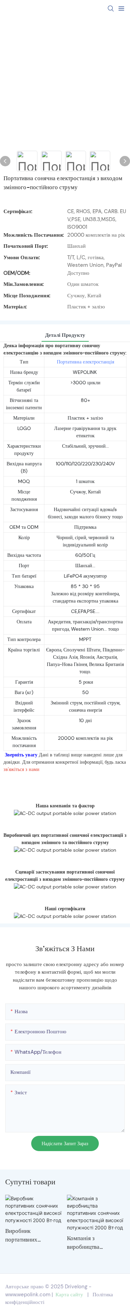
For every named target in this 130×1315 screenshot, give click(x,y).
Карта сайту (69, 1294)
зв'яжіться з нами (21, 769)
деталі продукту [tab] (65, 335)
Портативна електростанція (85, 362)
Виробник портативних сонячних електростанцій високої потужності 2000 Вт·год (30, 1235)
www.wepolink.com (27, 1294)
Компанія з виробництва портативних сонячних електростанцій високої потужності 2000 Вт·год (91, 1243)
